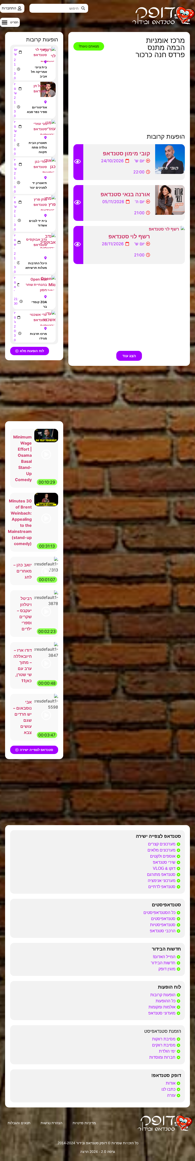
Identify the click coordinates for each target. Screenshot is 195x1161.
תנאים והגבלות (19, 1123)
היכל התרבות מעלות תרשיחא (36, 265)
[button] (10, 22)
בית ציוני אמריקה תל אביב (39, 71)
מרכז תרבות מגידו (38, 336)
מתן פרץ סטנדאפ (40, 202)
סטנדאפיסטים (166, 904)
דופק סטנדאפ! (166, 1075)
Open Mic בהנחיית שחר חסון (36, 284)
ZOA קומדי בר (39, 304)
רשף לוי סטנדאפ (129, 236)
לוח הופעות (169, 987)
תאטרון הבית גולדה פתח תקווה (38, 147)
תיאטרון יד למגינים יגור (38, 185)
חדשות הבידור (166, 949)
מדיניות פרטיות (84, 1123)
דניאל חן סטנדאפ (40, 88)
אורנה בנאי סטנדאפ (125, 194)
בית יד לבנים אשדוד (38, 223)
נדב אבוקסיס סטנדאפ (36, 242)
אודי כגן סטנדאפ (40, 164)
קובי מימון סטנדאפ (126, 153)
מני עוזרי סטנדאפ (40, 126)
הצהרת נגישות (51, 1123)
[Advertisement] (129, 96)
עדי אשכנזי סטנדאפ (38, 317)
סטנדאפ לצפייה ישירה (158, 836)
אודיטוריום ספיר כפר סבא (37, 109)
